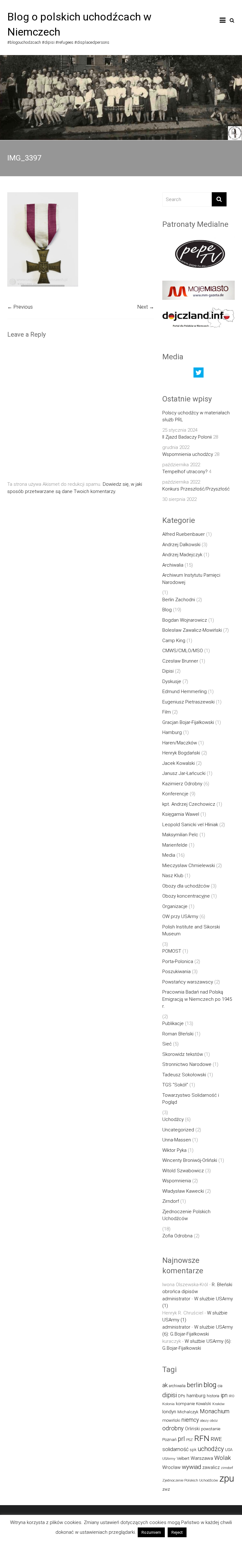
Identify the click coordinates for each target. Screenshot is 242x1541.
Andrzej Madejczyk (182, 555)
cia (220, 1385)
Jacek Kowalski (178, 763)
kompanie (185, 1403)
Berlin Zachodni (178, 599)
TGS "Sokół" (175, 1085)
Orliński (192, 1428)
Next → (145, 307)
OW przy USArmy (180, 916)
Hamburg (172, 732)
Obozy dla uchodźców (186, 886)
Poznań (169, 1439)
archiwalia (177, 1385)
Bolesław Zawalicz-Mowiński (192, 630)
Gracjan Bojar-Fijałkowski (188, 722)
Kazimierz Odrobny (182, 784)
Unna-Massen (176, 1140)
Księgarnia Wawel (180, 814)
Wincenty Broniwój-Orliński (189, 1160)
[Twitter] (198, 374)
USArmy (169, 1458)
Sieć (167, 1044)
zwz (166, 1489)
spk (193, 1449)
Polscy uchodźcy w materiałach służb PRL (196, 416)
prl (181, 1439)
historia (213, 1395)
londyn (169, 1412)
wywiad (191, 1467)
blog (210, 1385)
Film (166, 712)
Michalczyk (188, 1411)
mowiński (171, 1420)
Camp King (173, 640)
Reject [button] (177, 1532)
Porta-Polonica (177, 961)
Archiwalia (172, 565)
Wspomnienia (176, 1181)
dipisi (169, 1395)
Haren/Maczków (179, 743)
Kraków (218, 1404)
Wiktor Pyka (174, 1150)
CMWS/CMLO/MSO (182, 650)
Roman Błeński (177, 1034)
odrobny (173, 1428)
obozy (204, 1421)
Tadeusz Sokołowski (184, 1075)
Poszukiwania (176, 971)
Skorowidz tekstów (182, 1054)
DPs (181, 1395)
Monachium (214, 1411)
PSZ (189, 1439)
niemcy (190, 1420)
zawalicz (211, 1467)
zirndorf (227, 1468)
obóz (214, 1420)
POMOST (171, 951)
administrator (176, 1299)
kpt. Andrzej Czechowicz (188, 804)
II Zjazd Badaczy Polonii (187, 437)
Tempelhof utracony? (185, 471)
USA (229, 1449)
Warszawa (202, 1458)
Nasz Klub (172, 875)
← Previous (20, 307)
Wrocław (171, 1467)
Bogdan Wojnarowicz (184, 620)
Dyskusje (171, 681)
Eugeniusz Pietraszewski (188, 702)
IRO (231, 1396)
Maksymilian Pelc (180, 835)
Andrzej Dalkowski (181, 544)
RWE (216, 1439)
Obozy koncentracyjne (186, 896)
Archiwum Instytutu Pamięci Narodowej (191, 578)
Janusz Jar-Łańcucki (183, 773)
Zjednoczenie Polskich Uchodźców (186, 1215)
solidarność (175, 1449)
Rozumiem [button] (151, 1532)
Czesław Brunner (180, 661)
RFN (201, 1438)
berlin (194, 1385)
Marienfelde (174, 845)
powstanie (210, 1428)
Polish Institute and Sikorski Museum (191, 930)
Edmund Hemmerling (184, 691)
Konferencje (175, 794)
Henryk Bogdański (181, 753)
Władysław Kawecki (183, 1191)
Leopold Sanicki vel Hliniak (190, 824)
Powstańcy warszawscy (187, 982)
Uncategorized (178, 1130)
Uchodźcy (173, 1119)
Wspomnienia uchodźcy (187, 454)
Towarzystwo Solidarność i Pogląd (190, 1098)
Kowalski (203, 1403)
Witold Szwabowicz (183, 1171)
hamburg (196, 1395)
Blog (167, 610)
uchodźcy (211, 1449)
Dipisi (168, 671)
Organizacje (174, 906)
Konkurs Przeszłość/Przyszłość (196, 489)
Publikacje (173, 1023)
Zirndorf (170, 1201)
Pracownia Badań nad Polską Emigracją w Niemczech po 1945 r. (197, 999)
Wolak (222, 1457)
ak (165, 1385)
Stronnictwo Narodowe (186, 1064)
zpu (226, 1478)
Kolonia (168, 1404)
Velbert (183, 1458)
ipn (224, 1395)
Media (168, 855)
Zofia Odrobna (177, 1236)
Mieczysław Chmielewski (188, 865)
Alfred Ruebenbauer (183, 534)
